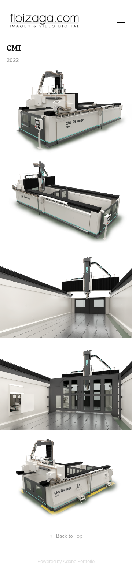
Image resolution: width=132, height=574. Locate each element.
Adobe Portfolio (79, 561)
